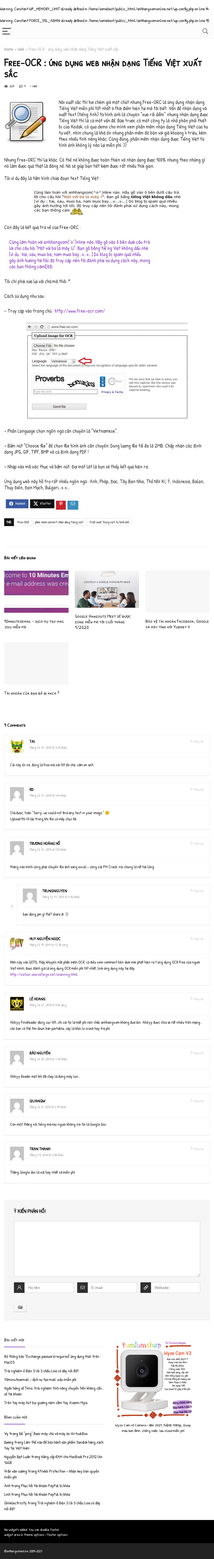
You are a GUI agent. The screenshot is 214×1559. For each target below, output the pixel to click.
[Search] (205, 31)
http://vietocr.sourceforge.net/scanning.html (43, 974)
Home (8, 49)
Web (21, 49)
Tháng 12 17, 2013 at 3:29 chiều (48, 747)
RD (31, 789)
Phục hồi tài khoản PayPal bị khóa (45, 1486)
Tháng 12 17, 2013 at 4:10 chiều (61, 896)
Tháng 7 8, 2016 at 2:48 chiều (47, 1154)
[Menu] (6, 31)
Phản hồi (199, 741)
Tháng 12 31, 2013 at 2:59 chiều (48, 1107)
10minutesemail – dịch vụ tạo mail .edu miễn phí (34, 624)
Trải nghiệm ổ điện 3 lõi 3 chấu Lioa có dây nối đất (41, 1371)
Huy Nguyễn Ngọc (45, 939)
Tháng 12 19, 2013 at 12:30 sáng (49, 944)
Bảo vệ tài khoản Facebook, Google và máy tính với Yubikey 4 (177, 624)
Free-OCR (23, 522)
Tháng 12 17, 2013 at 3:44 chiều (48, 795)
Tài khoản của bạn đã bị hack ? (31, 693)
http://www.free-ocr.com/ (80, 310)
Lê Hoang (37, 999)
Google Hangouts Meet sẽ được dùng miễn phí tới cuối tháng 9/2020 (103, 621)
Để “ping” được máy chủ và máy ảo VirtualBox (53, 1433)
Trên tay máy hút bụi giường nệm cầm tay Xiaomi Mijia (45, 1402)
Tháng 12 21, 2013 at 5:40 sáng (48, 1005)
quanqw (37, 1101)
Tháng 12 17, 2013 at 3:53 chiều (48, 849)
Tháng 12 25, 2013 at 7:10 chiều (48, 1059)
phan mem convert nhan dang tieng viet (59, 522)
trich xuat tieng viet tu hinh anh (109, 522)
